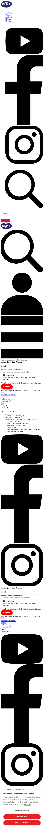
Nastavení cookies (22, 810)
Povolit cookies (22, 823)
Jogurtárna (10, 375)
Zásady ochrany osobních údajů (16, 423)
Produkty (8, 13)
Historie (8, 19)
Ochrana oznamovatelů (13, 417)
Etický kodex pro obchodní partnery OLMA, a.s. (22, 429)
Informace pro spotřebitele (14, 415)
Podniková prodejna (8, 399)
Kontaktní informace (8, 395)
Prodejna (8, 17)
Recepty (4, 403)
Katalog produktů (11, 427)
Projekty (4, 405)
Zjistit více (27, 804)
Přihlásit (4, 213)
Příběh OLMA (6, 401)
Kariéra (8, 21)
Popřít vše (22, 817)
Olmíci (7, 15)
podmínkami (35, 383)
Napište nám (5, 407)
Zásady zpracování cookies (15, 425)
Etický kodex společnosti (14, 431)
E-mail (3, 366)
